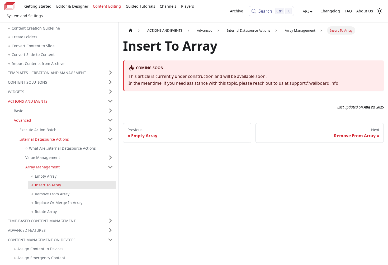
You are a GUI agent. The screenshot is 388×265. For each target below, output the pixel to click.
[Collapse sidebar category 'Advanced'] (110, 120)
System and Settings (25, 15)
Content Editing (107, 6)
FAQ (348, 10)
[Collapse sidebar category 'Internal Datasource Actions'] (110, 139)
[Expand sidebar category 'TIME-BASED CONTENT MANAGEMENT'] (110, 220)
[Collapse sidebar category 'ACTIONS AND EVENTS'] (110, 101)
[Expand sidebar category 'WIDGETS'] (110, 91)
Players (187, 6)
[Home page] (131, 30)
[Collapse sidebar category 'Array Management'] (110, 167)
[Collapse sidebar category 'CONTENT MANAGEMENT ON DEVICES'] (110, 239)
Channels (168, 6)
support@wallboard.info (314, 83)
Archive (236, 10)
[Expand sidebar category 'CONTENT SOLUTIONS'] (110, 82)
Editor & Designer (72, 6)
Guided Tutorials (140, 6)
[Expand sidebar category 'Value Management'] (110, 157)
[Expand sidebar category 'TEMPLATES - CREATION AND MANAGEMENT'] (110, 72)
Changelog (330, 10)
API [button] (306, 11)
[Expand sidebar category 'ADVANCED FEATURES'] (110, 230)
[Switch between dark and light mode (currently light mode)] (379, 11)
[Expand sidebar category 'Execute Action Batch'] (110, 129)
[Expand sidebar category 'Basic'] (110, 110)
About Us (364, 10)
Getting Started (37, 6)
